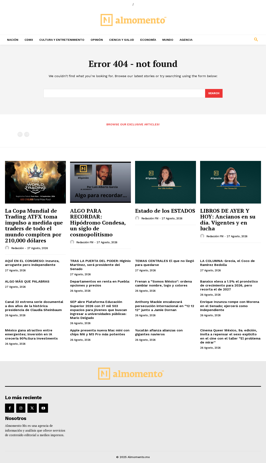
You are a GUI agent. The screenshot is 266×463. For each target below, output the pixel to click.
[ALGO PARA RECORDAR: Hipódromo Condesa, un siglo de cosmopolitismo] (100, 182)
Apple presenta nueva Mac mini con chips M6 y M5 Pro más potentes (99, 332)
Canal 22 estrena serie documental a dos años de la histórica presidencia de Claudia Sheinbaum (34, 306)
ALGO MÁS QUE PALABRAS (27, 281)
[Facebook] (9, 408)
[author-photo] (7, 248)
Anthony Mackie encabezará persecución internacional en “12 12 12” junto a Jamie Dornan (164, 306)
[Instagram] (20, 408)
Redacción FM (84, 242)
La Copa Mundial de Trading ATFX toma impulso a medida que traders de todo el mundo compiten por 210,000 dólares (34, 225)
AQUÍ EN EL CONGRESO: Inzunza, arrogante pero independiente (32, 263)
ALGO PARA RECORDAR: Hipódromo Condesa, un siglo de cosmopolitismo (98, 222)
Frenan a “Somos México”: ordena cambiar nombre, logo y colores (163, 283)
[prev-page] (20, 134)
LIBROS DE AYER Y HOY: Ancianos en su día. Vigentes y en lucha (227, 219)
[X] (32, 408)
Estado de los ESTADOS (165, 210)
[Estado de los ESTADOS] (165, 182)
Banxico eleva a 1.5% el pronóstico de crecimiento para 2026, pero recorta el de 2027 (229, 285)
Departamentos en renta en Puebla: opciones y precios (100, 283)
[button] (232, 40)
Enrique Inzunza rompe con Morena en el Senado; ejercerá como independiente (229, 306)
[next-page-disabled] (26, 134)
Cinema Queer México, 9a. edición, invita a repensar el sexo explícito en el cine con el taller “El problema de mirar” (230, 336)
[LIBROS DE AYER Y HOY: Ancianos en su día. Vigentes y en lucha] (230, 182)
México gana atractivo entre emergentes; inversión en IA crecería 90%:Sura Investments (31, 334)
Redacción (17, 248)
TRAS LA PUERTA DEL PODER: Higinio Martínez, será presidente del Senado (100, 265)
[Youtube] (43, 408)
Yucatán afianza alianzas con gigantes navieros (159, 332)
